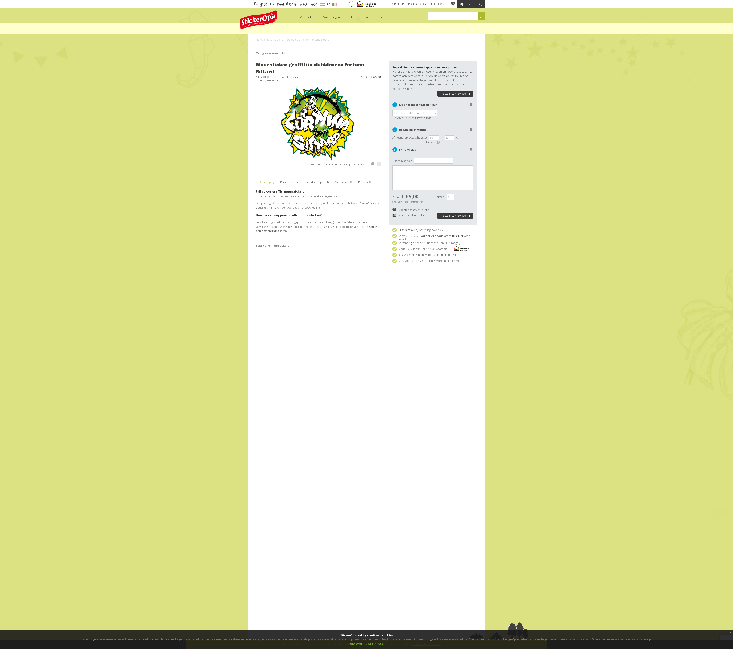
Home (288, 17)
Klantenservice (438, 4)
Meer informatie (374, 643)
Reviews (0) (364, 182)
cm (458, 137)
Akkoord (356, 643)
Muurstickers (307, 17)
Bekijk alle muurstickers (272, 245)
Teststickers (397, 4)
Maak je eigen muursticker (339, 17)
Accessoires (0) (343, 182)
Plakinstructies (417, 4)
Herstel (432, 142)
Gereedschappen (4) (316, 182)
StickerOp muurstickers (258, 19)
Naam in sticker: (402, 161)
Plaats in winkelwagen (454, 93)
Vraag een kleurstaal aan (412, 215)
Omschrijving (266, 182)
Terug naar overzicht (270, 53)
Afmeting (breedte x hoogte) (409, 137)
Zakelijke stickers (373, 17)
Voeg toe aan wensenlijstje (413, 209)
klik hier (457, 236)
